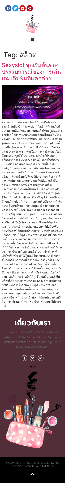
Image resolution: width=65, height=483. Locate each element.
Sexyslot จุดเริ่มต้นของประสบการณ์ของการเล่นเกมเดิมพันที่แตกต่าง (31, 72)
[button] (32, 39)
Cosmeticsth (12, 332)
